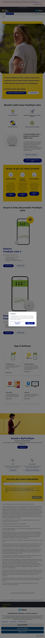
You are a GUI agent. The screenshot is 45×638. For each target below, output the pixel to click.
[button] (30, 323)
